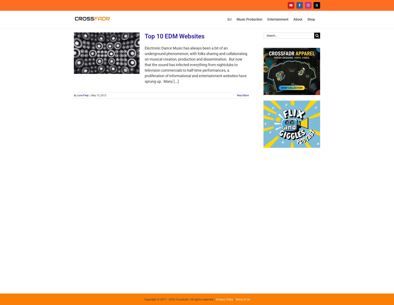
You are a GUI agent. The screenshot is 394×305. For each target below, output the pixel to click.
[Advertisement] (291, 218)
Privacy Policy (224, 299)
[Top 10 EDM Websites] (107, 53)
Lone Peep (83, 95)
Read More (243, 95)
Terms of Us (242, 299)
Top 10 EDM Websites (174, 36)
